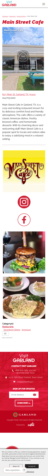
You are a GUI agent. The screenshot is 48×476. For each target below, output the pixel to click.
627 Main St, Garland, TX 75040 (19, 94)
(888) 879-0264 (21, 370)
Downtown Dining (21, 16)
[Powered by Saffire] (29, 425)
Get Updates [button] (24, 403)
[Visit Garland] (9, 3)
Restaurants (12, 16)
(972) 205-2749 (23, 373)
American (26, 330)
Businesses (5, 16)
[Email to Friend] (5, 333)
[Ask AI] (24, 470)
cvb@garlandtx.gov (25, 382)
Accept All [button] (31, 466)
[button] (24, 171)
